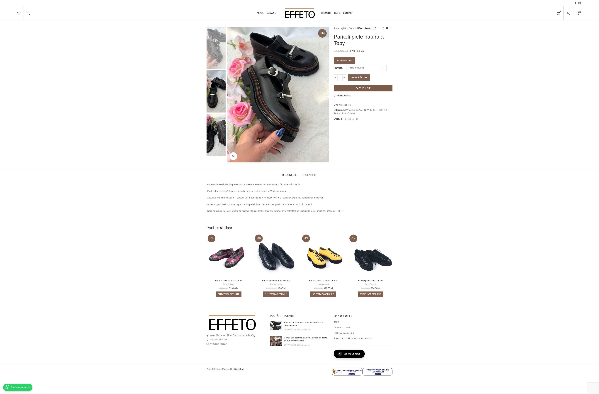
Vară (351, 28)
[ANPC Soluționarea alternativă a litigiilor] (347, 372)
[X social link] (345, 119)
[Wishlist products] (19, 13)
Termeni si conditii (342, 328)
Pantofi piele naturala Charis (323, 280)
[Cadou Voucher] (559, 13)
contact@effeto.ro (219, 344)
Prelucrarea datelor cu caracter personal (353, 339)
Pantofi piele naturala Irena (228, 280)
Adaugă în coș (359, 78)
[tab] (289, 173)
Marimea (338, 68)
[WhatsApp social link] (353, 119)
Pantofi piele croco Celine (370, 280)
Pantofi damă (348, 114)
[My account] (568, 13)
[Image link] (232, 322)
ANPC (336, 322)
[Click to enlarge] (233, 156)
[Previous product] (383, 28)
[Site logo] (299, 13)
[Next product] (390, 28)
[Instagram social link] (579, 3)
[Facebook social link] (575, 3)
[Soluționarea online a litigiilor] (377, 372)
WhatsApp (364, 88)
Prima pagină (340, 28)
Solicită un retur (349, 353)
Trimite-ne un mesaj (20, 387)
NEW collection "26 (366, 28)
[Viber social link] (357, 119)
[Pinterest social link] (350, 119)
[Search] (28, 13)
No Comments (303, 330)
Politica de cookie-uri (344, 333)
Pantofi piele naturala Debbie (276, 280)
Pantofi (337, 114)
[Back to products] (387, 28)
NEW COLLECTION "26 (375, 110)
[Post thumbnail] (276, 326)
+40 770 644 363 (218, 340)
